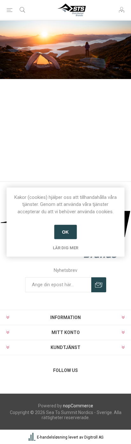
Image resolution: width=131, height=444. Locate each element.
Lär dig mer (65, 247)
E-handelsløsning (52, 437)
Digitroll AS (93, 437)
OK (65, 232)
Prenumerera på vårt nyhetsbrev (98, 284)
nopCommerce (78, 405)
